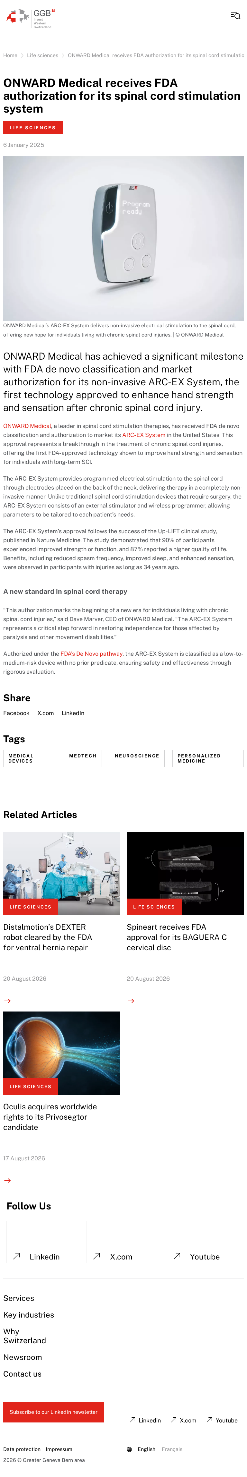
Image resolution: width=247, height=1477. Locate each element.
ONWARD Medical (27, 426)
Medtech (83, 755)
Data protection (22, 1449)
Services (18, 1297)
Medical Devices (21, 758)
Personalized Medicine (199, 758)
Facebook (16, 713)
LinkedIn (73, 713)
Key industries (28, 1314)
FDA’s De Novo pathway (91, 653)
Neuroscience (137, 755)
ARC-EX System (144, 434)
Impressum (59, 1449)
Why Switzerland (24, 1336)
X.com (45, 713)
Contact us (22, 1373)
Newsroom (22, 1357)
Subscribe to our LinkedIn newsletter (53, 1412)
